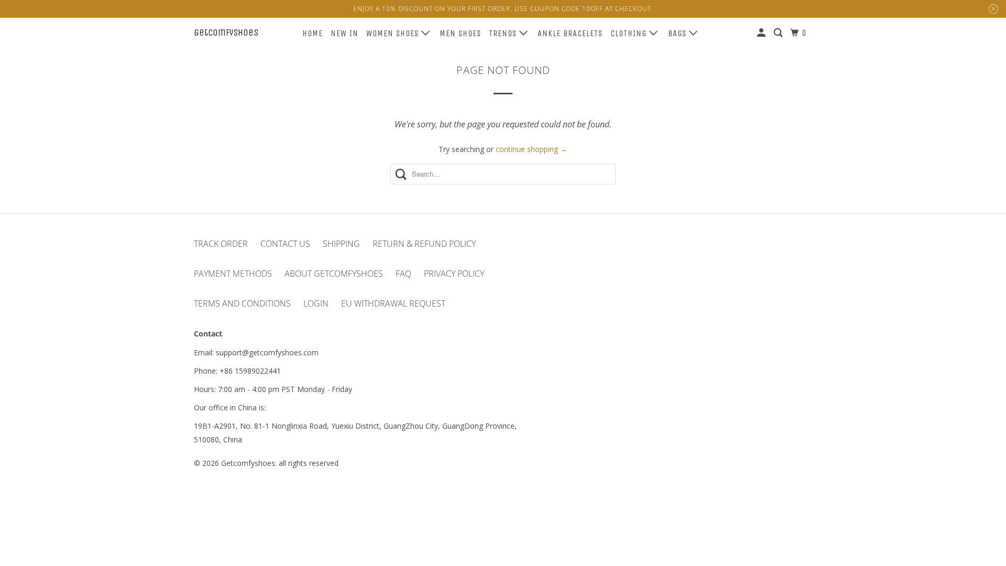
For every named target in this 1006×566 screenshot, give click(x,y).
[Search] (779, 33)
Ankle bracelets (570, 33)
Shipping (341, 243)
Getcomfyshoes (226, 32)
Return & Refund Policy (424, 243)
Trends (504, 33)
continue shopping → (531, 149)
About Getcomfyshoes (334, 273)
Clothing (629, 33)
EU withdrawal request (393, 303)
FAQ (403, 273)
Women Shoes (393, 33)
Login (316, 303)
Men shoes (460, 33)
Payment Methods (233, 273)
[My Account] (762, 33)
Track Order (221, 243)
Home (312, 33)
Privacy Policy (454, 273)
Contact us (285, 243)
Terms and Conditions (242, 303)
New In (344, 33)
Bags (678, 33)
